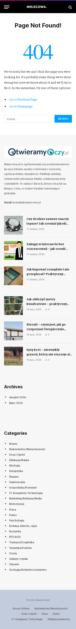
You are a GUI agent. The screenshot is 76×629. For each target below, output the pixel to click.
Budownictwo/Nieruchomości (27, 449)
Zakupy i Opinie (18, 558)
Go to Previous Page (23, 99)
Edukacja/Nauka (19, 460)
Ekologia (14, 465)
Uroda (13, 553)
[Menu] (6, 7)
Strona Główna (21, 608)
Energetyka (16, 471)
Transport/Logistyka (21, 542)
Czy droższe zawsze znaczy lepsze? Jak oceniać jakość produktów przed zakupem (48, 223)
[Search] (70, 7)
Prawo (13, 515)
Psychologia (16, 520)
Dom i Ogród (17, 454)
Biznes (13, 443)
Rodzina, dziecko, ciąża (23, 525)
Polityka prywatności (58, 619)
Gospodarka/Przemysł (22, 487)
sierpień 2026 (17, 397)
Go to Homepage (21, 106)
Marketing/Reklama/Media (25, 498)
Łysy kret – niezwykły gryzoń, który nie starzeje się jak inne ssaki (49, 354)
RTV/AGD (15, 536)
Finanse (14, 476)
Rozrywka (15, 531)
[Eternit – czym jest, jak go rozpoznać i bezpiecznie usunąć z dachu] (13, 330)
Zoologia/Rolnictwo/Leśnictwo (28, 569)
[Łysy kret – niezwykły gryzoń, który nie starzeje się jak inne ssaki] (13, 356)
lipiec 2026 (16, 402)
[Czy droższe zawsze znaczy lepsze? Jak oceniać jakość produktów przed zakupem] (13, 225)
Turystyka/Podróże (20, 547)
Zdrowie (14, 564)
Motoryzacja (16, 503)
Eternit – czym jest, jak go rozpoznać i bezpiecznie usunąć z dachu (46, 328)
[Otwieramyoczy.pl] (38, 7)
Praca (12, 509)
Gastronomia (17, 482)
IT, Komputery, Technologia (26, 493)
